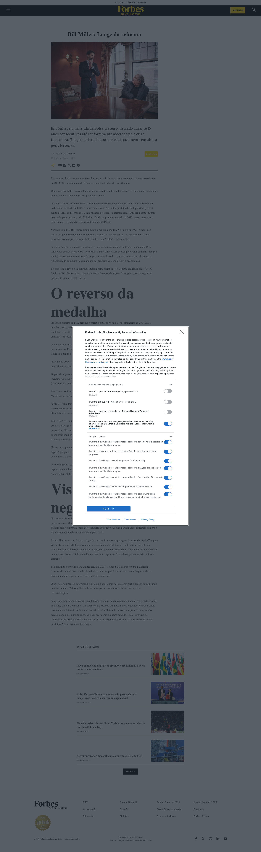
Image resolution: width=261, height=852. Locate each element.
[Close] (183, 333)
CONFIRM (108, 509)
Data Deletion (113, 519)
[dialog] (130, 426)
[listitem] (130, 384)
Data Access (130, 519)
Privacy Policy (147, 519)
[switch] (168, 391)
